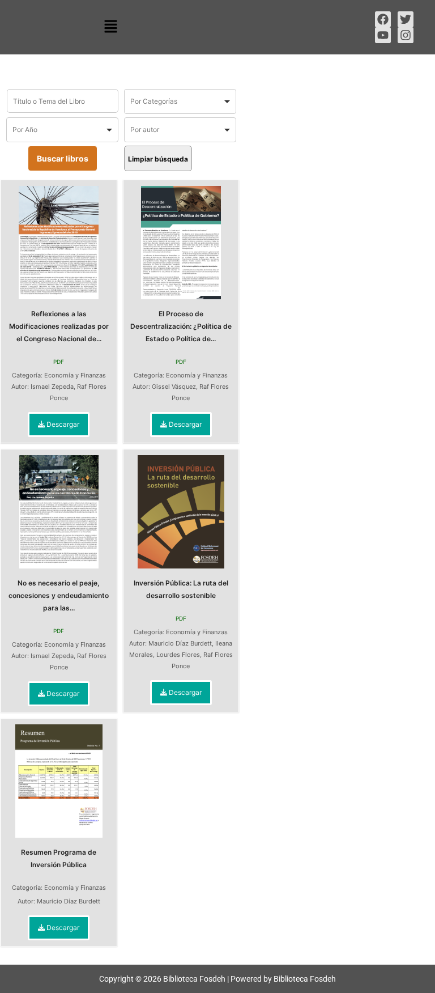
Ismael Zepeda (52, 387)
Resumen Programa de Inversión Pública (58, 858)
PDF (58, 361)
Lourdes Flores (178, 655)
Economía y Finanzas (75, 375)
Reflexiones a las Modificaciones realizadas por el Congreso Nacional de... (59, 326)
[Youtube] (383, 35)
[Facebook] (383, 19)
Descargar (62, 424)
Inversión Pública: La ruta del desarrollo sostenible (181, 589)
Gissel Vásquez (174, 387)
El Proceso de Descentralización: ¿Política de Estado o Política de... (181, 326)
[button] (110, 27)
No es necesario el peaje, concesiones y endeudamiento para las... (58, 595)
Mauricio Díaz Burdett (180, 643)
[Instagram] (405, 35)
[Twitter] (405, 19)
